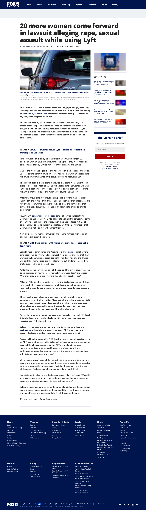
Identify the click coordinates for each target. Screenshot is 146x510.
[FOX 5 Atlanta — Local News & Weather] (14, 4)
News (52, 46)
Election (11, 463)
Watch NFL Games (81, 466)
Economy (33, 469)
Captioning (123, 451)
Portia (99, 433)
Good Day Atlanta (60, 422)
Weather (34, 422)
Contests (123, 430)
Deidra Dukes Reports (105, 445)
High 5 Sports (79, 435)
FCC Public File (125, 446)
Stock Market (34, 474)
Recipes (55, 435)
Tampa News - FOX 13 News (60, 467)
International (11, 433)
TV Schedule (101, 457)
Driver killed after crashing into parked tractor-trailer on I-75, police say (104, 111)
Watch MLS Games (81, 493)
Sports (78, 422)
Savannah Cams (35, 430)
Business (33, 472)
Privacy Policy (112, 166)
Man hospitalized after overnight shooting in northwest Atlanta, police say (104, 102)
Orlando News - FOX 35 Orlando (60, 472)
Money (33, 463)
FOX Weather (34, 438)
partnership (25, 330)
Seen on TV (124, 428)
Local (9, 425)
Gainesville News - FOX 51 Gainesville (61, 476)
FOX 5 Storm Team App (38, 433)
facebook (124, 504)
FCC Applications (125, 448)
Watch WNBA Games (82, 490)
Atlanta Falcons (80, 428)
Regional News (59, 463)
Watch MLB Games (81, 473)
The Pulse (100, 428)
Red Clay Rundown (103, 430)
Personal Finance (36, 466)
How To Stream (125, 425)
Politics (9, 435)
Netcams (33, 428)
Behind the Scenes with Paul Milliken (105, 441)
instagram (133, 504)
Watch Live (101, 452)
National (10, 430)
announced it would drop (43, 216)
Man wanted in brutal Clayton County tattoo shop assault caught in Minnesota (104, 82)
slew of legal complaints (35, 113)
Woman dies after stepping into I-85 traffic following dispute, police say (103, 121)
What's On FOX (102, 455)
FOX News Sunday (13, 446)
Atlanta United (80, 433)
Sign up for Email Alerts (128, 438)
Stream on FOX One (84, 463)
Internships (123, 443)
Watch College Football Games (83, 470)
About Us (124, 422)
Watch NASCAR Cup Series (84, 476)
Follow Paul (56, 430)
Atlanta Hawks (80, 430)
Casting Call (56, 428)
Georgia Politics (12, 469)
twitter (128, 504)
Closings (32, 425)
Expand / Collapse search (137, 4)
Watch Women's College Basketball (83, 487)
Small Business (35, 477)
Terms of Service (111, 168)
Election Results (12, 472)
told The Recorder (66, 252)
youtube (120, 504)
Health (9, 438)
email (137, 504)
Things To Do (57, 438)
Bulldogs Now (102, 438)
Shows (100, 422)
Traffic (32, 435)
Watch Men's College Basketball (82, 482)
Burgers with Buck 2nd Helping (105, 448)
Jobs (121, 440)
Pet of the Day (57, 433)
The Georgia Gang (103, 435)
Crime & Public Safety (14, 428)
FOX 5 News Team (126, 433)
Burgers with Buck (58, 425)
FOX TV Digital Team (43, 46)
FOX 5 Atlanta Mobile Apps (16, 443)
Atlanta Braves (80, 425)
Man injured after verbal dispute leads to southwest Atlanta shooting (103, 92)
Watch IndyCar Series (82, 479)
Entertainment (12, 440)
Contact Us (123, 435)
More (114, 4)
